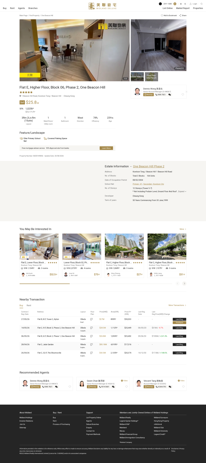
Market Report (183, 8)
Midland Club (159, 428)
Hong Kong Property (161, 421)
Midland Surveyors (161, 418)
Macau (122, 431)
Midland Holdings (26, 418)
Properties (198, 8)
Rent (12, 8)
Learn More (106, 148)
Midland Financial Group (128, 434)
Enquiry (89, 428)
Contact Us (90, 431)
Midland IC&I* (125, 424)
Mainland (123, 428)
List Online (168, 8)
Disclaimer (174, 449)
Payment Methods (93, 434)
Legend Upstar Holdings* (129, 421)
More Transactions (176, 305)
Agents (21, 8)
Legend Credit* (159, 434)
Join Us (22, 424)
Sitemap (23, 428)
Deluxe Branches (92, 424)
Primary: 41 (137, 184)
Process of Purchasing (61, 424)
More (182, 229)
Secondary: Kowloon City (153, 184)
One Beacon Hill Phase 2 (148, 166)
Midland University (161, 431)
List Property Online (93, 418)
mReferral (158, 424)
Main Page (24, 15)
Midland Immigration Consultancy (132, 438)
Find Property (34, 15)
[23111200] (174, 3)
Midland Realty (125, 418)
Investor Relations (26, 421)
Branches (33, 8)
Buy (5, 8)
